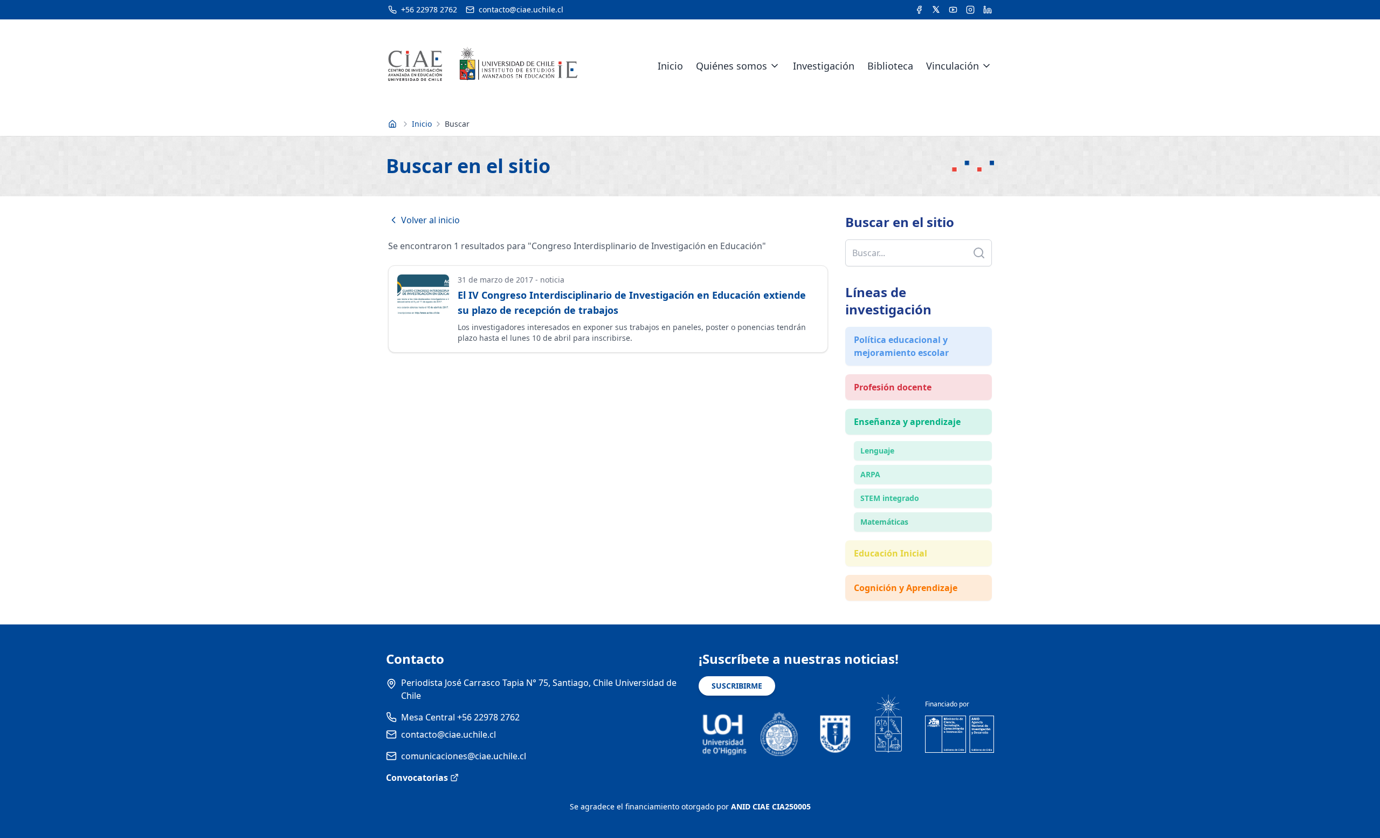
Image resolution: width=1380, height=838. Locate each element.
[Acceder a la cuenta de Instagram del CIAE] (970, 9)
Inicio (670, 65)
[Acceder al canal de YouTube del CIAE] (953, 9)
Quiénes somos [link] (731, 65)
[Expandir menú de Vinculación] (986, 65)
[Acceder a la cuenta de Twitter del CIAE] (936, 9)
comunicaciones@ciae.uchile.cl (463, 756)
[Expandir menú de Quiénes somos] (774, 65)
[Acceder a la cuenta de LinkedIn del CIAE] (987, 9)
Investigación (823, 65)
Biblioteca (890, 65)
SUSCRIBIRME (737, 686)
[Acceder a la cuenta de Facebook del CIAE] (919, 9)
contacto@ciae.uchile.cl (448, 734)
